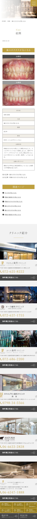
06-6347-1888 (13, 492)
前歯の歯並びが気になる (13, 197)
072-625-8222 (13, 271)
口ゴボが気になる (11, 193)
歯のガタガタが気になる (19, 21)
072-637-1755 (13, 315)
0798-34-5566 (13, 402)
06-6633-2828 (13, 446)
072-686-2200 (13, 359)
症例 (9, 21)
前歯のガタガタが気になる (13, 201)
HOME (4, 21)
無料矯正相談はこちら (10, 277)
